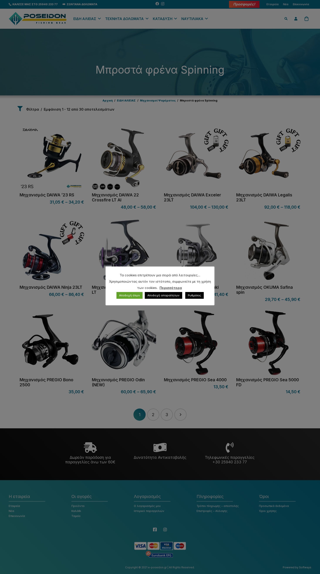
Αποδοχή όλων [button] (129, 295)
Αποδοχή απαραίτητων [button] (163, 295)
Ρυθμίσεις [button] (194, 295)
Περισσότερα (171, 288)
